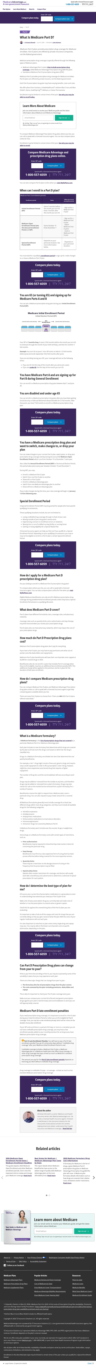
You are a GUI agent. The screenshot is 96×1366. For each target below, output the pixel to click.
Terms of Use (10, 1261)
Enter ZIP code (46, 15)
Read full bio (67, 1129)
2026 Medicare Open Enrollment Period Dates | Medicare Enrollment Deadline (19, 1160)
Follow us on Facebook (15, 1265)
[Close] (91, 1362)
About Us (7, 1258)
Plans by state (77, 1280)
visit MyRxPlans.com (64, 183)
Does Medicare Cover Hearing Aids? (46, 1295)
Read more (28, 1176)
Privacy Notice (19, 1258)
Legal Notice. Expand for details (16, 1363)
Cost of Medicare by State (43, 1284)
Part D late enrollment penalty (53, 1060)
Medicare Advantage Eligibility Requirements (50, 1291)
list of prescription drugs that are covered (56, 741)
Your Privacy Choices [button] (34, 1258)
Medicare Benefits (78, 1288)
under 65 (33, 367)
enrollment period (48, 256)
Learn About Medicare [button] (19, 9)
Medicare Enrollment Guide (82, 1295)
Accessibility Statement (38, 1261)
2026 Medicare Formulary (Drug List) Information (76, 1159)
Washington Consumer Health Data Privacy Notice (66, 1258)
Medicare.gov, (27, 1340)
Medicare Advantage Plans (13, 1280)
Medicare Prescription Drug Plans (16, 1284)
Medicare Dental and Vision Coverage (47, 1280)
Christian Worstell (30, 42)
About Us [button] (31, 9)
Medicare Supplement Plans (14, 1288)
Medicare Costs (77, 1284)
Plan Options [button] (6, 9)
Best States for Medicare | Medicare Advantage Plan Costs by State (48, 1160)
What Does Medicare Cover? (82, 1291)
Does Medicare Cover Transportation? (47, 1288)
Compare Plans (41, 9)
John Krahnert (57, 42)
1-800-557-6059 (72, 4)
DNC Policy (23, 1261)
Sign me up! (63, 118)
